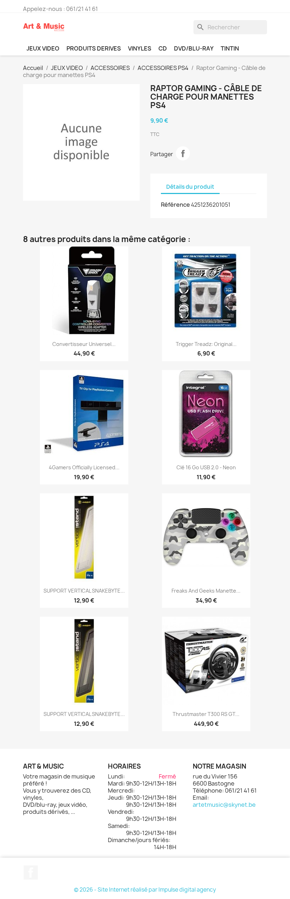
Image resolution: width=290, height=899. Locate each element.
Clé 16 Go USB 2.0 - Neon (206, 467)
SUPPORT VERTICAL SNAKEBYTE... (84, 590)
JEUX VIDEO (43, 48)
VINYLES (139, 48)
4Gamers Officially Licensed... (84, 467)
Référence (175, 204)
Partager (183, 153)
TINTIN (230, 48)
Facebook (31, 872)
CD (162, 48)
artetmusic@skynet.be (224, 805)
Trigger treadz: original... (206, 344)
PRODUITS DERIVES (93, 48)
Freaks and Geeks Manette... (206, 590)
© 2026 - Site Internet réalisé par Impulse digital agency (145, 889)
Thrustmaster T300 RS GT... (206, 714)
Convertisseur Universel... (84, 344)
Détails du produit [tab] (190, 186)
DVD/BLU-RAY (194, 48)
